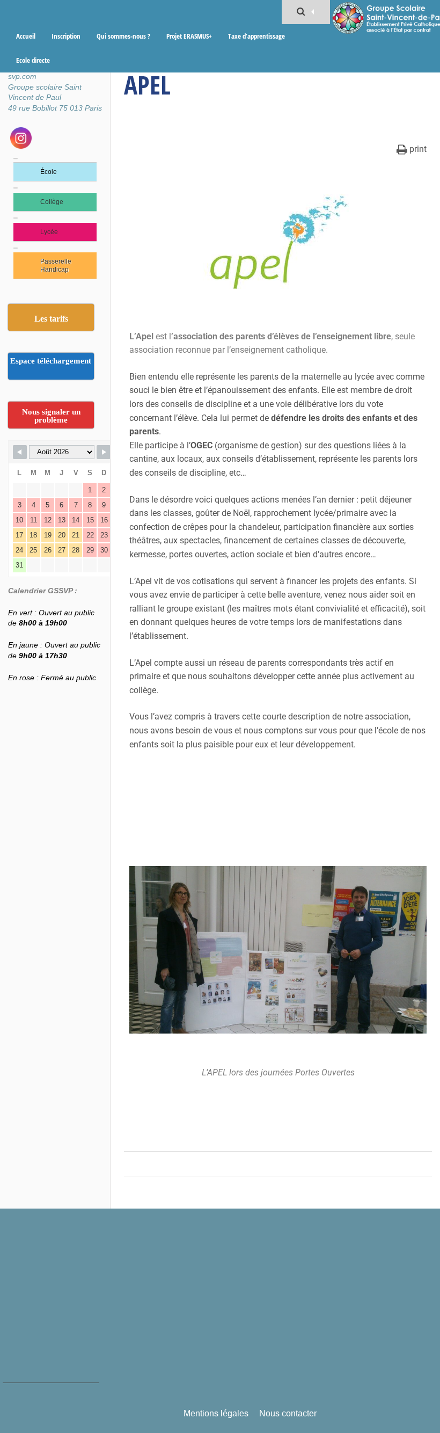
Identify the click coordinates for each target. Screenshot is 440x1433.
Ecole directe (33, 60)
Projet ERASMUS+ (189, 36)
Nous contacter (288, 1413)
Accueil (25, 36)
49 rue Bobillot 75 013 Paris (55, 108)
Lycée (49, 232)
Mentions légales (216, 1413)
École (48, 172)
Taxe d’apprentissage (256, 36)
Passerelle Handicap (55, 265)
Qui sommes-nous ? (123, 36)
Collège (51, 202)
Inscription (66, 36)
